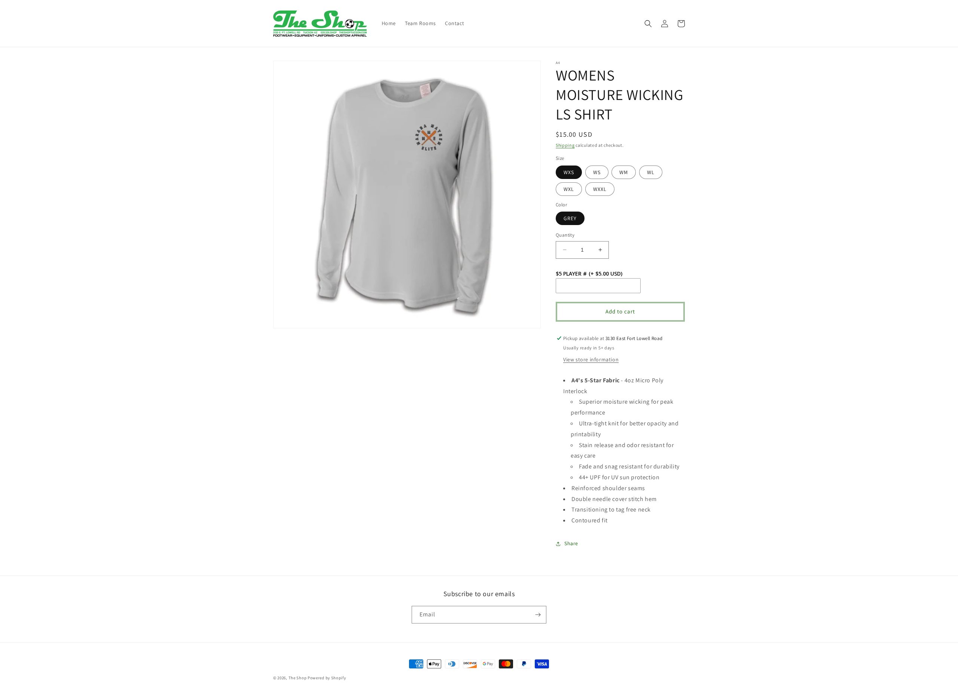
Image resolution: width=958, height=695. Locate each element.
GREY (570, 218)
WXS (569, 172)
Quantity (565, 235)
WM (623, 172)
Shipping (565, 145)
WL (651, 172)
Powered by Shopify (327, 677)
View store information (591, 359)
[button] (648, 23)
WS (597, 172)
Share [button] (571, 543)
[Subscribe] (538, 614)
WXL (569, 189)
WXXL (600, 189)
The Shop (298, 677)
